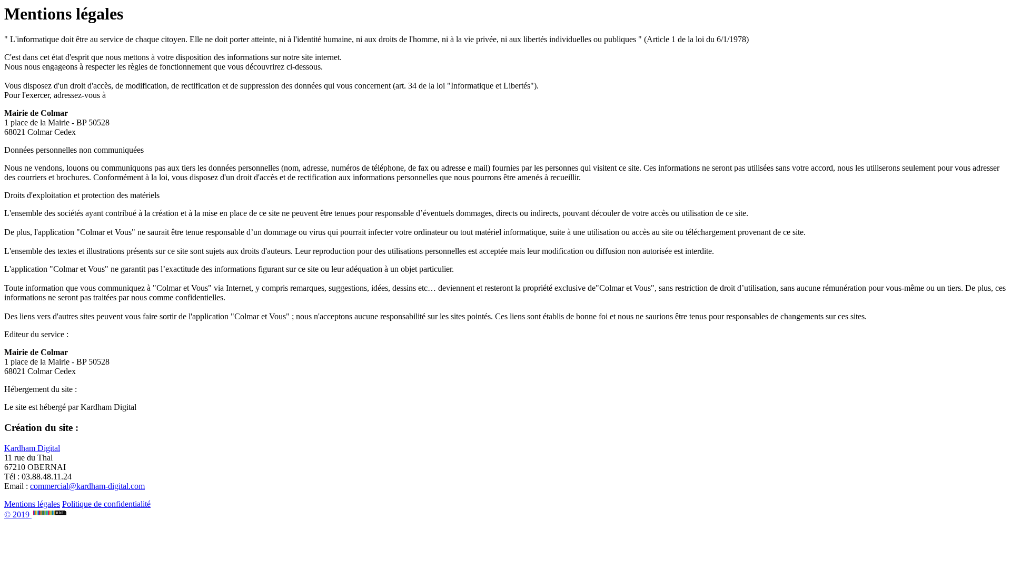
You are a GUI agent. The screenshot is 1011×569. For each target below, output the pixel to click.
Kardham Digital (32, 448)
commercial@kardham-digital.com (87, 486)
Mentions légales (32, 503)
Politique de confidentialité (106, 503)
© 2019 (18, 514)
